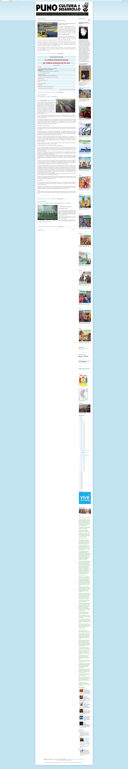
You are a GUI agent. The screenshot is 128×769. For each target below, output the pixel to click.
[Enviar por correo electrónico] (58, 53)
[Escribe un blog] (59, 53)
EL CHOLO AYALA (82, 749)
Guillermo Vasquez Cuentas (84, 348)
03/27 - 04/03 (82, 428)
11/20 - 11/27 (82, 464)
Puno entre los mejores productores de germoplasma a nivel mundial (53, 203)
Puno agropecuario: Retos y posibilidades (47, 96)
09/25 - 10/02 (82, 457)
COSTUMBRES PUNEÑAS (86, 689)
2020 (80, 481)
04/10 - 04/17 (82, 429)
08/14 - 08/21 (82, 443)
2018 (80, 479)
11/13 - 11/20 (82, 463)
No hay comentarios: (53, 53)
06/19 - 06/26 (82, 434)
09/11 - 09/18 (82, 448)
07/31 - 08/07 (82, 441)
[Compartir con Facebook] (61, 53)
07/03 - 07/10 (82, 436)
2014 (80, 474)
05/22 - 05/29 (82, 430)
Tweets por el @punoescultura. (83, 369)
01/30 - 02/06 (82, 421)
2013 (80, 473)
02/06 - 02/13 (82, 422)
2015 (80, 475)
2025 (80, 487)
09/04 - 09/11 (82, 447)
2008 (80, 416)
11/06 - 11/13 (82, 462)
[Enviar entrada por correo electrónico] (57, 53)
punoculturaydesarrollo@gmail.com (71, 759)
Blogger (82, 762)
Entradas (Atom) (43, 230)
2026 (80, 488)
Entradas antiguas (73, 229)
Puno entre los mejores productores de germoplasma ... (85, 451)
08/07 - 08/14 (82, 442)
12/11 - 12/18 (82, 468)
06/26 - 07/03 (82, 435)
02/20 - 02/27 (82, 423)
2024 (80, 486)
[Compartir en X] (60, 53)
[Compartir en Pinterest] (62, 53)
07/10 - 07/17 (82, 437)
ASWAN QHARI (82, 731)
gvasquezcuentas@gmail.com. (80, 759)
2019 (80, 480)
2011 (80, 420)
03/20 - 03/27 (82, 427)
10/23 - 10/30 (82, 461)
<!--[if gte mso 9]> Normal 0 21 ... (84, 454)
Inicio (57, 229)
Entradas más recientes (41, 229)
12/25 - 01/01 (82, 470)
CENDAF (81, 737)
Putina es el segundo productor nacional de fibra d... (84, 456)
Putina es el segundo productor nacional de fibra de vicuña (51, 20)
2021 (80, 482)
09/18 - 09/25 (82, 449)
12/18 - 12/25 (82, 469)
